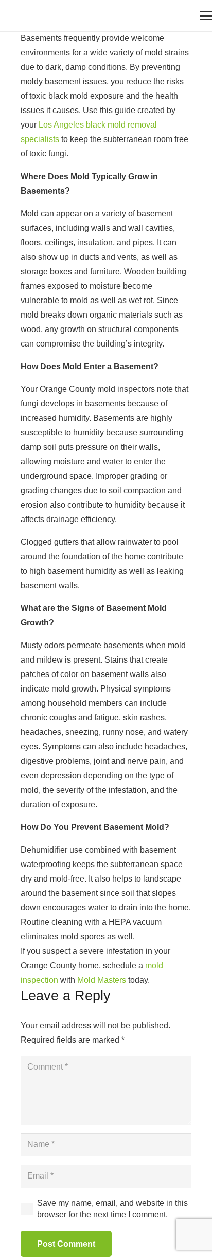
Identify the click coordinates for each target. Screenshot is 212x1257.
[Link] (12, 15)
